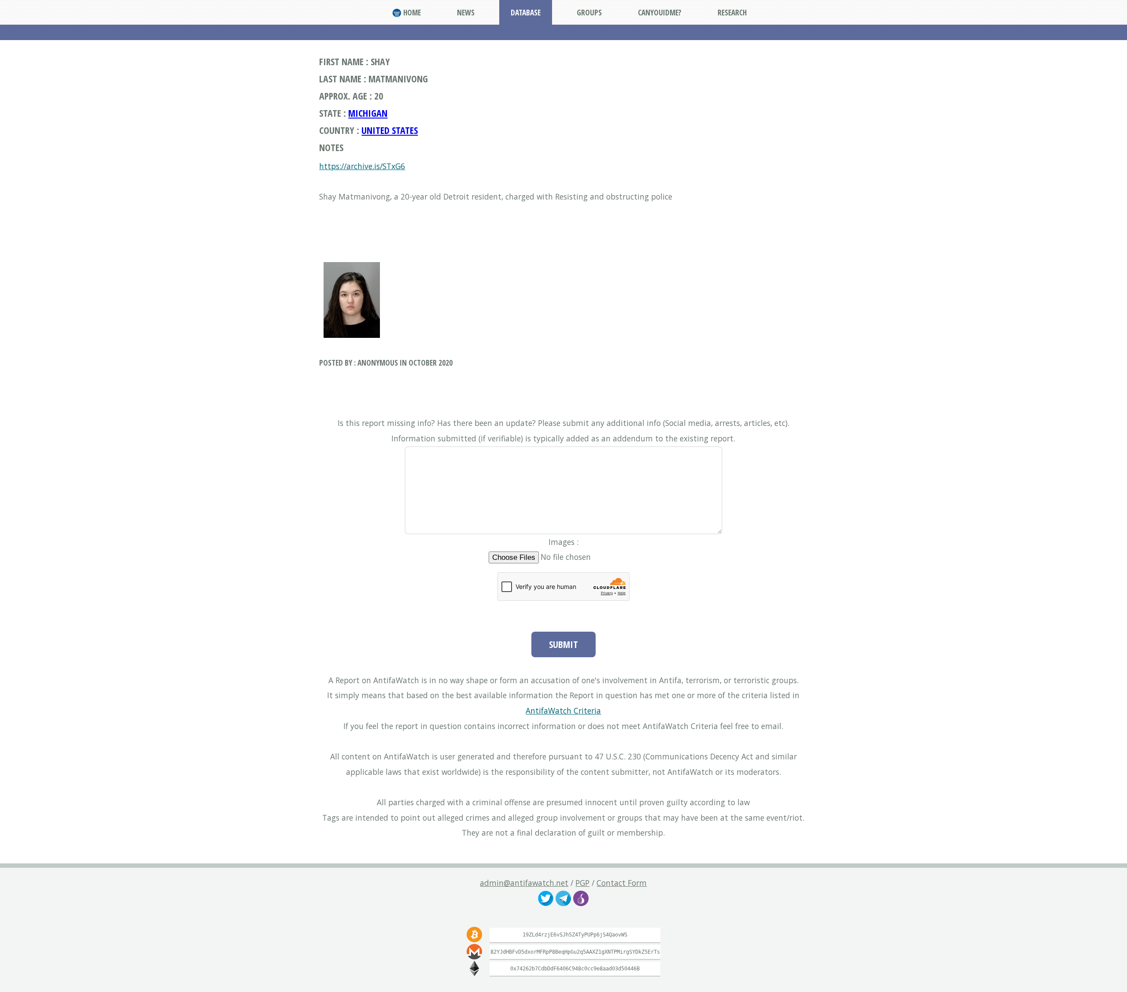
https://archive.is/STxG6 (362, 166)
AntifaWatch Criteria (563, 710)
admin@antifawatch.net (524, 882)
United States (389, 130)
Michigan (367, 113)
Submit (563, 644)
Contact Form (622, 882)
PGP (582, 882)
